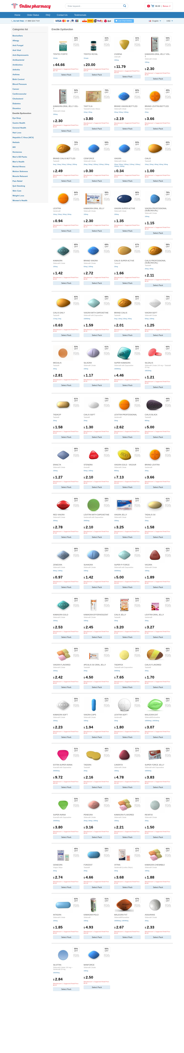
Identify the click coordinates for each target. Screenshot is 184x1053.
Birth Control (18, 79)
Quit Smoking (19, 186)
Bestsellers (18, 36)
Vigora (148, 565)
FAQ (48, 15)
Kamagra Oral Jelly (94, 208)
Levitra (57, 208)
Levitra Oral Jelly (154, 615)
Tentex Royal (91, 54)
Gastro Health (19, 123)
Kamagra (57, 261)
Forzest (88, 865)
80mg (166, 164)
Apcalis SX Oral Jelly (95, 665)
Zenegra (57, 565)
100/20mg (148, 370)
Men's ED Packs (20, 157)
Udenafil (117, 57)
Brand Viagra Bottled (125, 106)
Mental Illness (19, 166)
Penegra (88, 815)
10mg (85, 112)
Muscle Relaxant (20, 176)
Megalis (57, 363)
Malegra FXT (120, 915)
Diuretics (17, 108)
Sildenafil (87, 917)
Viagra (117, 158)
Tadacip (57, 415)
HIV (14, 147)
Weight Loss (18, 196)
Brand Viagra (91, 261)
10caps (86, 58)
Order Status (33, 15)
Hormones (17, 152)
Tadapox (118, 665)
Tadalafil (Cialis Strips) (92, 109)
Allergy (16, 40)
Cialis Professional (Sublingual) (155, 262)
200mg (74, 164)
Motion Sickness (20, 171)
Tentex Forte (60, 54)
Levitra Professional (125, 415)
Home (17, 15)
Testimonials (80, 15)
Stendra (88, 465)
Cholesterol (18, 99)
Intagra (57, 915)
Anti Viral (17, 50)
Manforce (89, 965)
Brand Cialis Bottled (64, 158)
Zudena (118, 54)
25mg (116, 112)
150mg (101, 164)
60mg (161, 164)
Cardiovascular (19, 94)
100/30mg (155, 720)
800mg (147, 420)
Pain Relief (17, 181)
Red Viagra (59, 515)
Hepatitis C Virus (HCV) (23, 137)
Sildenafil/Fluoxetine (121, 917)
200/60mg (56, 771)
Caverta (118, 765)
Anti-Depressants (21, 55)
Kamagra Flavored (124, 815)
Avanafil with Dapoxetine (62, 767)
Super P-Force (122, 565)
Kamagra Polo (91, 915)
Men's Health (18, 162)
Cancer (16, 89)
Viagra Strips (58, 867)
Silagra (88, 363)
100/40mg (125, 920)
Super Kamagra (122, 363)
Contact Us (62, 15)
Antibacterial (18, 60)
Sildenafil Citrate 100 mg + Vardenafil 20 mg (62, 968)
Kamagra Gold (60, 615)
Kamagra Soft (60, 715)
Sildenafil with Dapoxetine (93, 315)
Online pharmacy (35, 6)
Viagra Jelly (120, 515)
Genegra (57, 865)
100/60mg (87, 318)
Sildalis (149, 363)
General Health (19, 128)
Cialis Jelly (120, 615)
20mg (90, 112)
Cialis (148, 158)
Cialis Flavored (153, 665)
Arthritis (16, 70)
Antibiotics (18, 65)
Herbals (16, 142)
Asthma (16, 74)
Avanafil (87, 467)
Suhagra (88, 565)
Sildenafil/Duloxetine (152, 717)
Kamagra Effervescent (96, 615)
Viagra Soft (151, 313)
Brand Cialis (120, 313)
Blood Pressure (20, 84)
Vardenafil (148, 109)
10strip (55, 58)
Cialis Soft (89, 415)
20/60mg (86, 520)
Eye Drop (17, 118)
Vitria (117, 865)
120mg (132, 164)
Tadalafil (56, 161)
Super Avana (59, 815)
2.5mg (55, 318)
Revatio (149, 815)
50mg (121, 112)
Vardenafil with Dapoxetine (93, 517)
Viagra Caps (90, 715)
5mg (54, 164)
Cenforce (89, 158)
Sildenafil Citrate (151, 59)
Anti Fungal (18, 45)
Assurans (150, 915)
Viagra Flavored (61, 665)
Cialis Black (151, 415)
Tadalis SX (150, 515)
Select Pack (66, 75)
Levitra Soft (121, 715)
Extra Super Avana (62, 765)
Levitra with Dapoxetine (96, 515)
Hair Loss (17, 133)
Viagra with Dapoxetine (96, 313)
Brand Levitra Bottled (157, 106)
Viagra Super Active (124, 208)
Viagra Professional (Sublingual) (156, 209)
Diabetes (17, 103)
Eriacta (57, 465)
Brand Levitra (152, 465)
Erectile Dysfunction (22, 113)
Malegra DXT (151, 715)
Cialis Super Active (124, 261)
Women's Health (20, 200)
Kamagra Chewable (155, 865)
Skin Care (17, 191)
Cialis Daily (59, 313)
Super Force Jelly (154, 765)
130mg (137, 164)
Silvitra (57, 965)
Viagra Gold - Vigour (125, 465)
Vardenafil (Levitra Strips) (123, 867)
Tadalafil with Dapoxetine (123, 667)
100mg (116, 60)
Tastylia (88, 106)
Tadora (87, 765)
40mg (156, 164)
